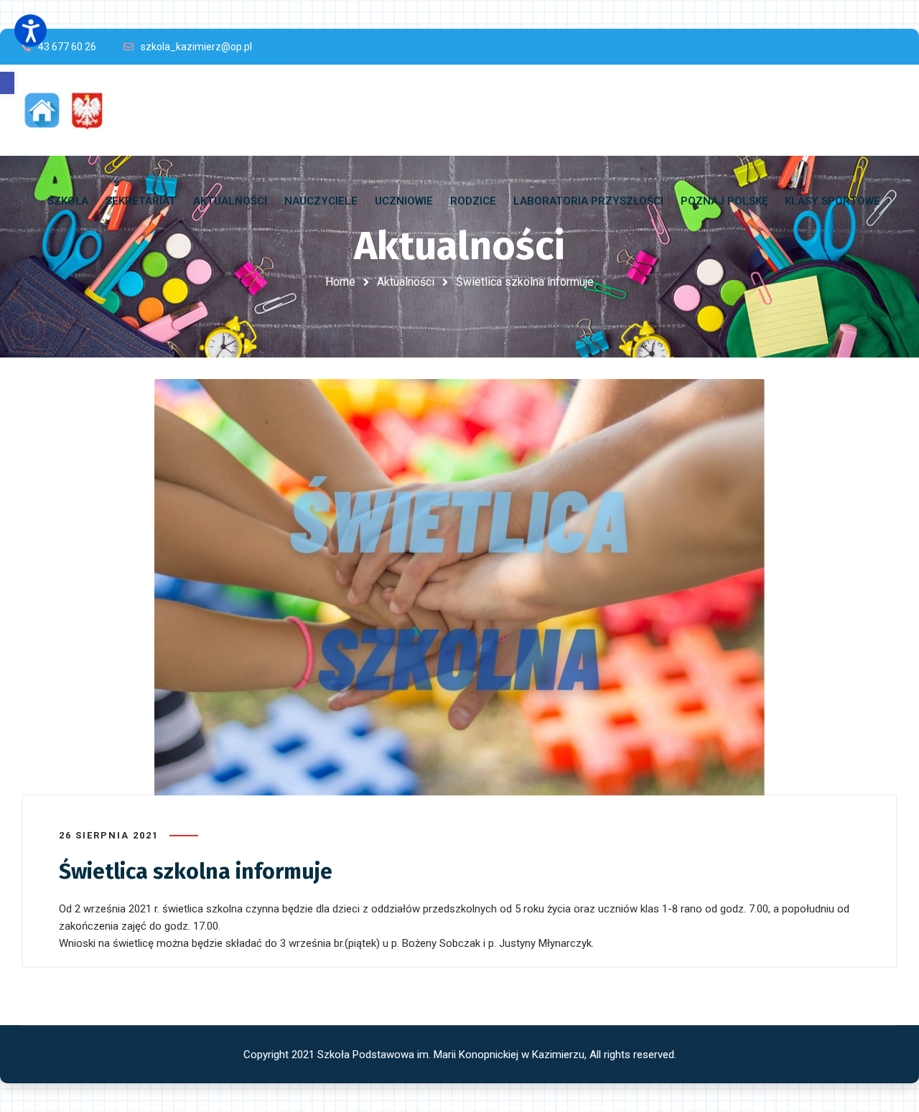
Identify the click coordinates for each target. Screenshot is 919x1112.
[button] (7, 83)
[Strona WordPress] (70, 110)
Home (340, 282)
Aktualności (405, 282)
